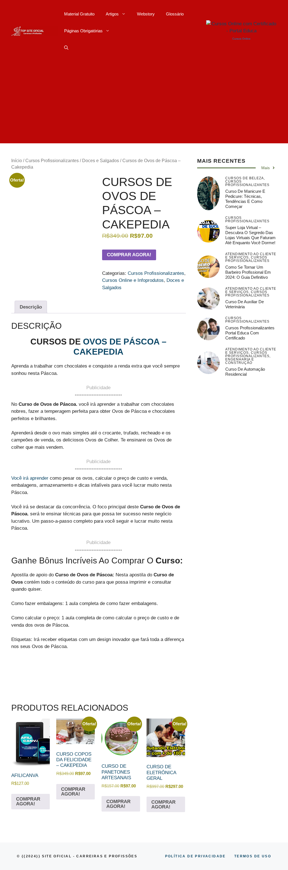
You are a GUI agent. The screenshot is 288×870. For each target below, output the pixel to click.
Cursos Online (241, 38)
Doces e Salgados (100, 160)
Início (16, 160)
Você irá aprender (29, 478)
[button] (66, 47)
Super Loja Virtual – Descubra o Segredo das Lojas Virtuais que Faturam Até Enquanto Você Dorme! (250, 235)
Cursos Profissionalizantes (52, 160)
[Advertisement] (144, 104)
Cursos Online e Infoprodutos (133, 280)
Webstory (146, 14)
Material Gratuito (79, 14)
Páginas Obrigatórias (83, 30)
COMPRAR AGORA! (129, 254)
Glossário (175, 14)
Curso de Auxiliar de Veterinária (244, 304)
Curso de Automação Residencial (245, 372)
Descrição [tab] (31, 307)
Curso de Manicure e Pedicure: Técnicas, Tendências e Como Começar (245, 199)
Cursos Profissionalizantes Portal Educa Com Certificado (249, 332)
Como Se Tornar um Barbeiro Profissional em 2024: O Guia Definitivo (248, 272)
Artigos (112, 14)
